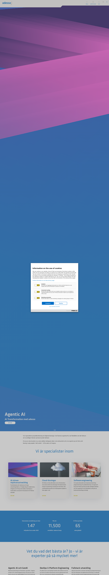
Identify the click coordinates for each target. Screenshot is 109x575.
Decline (61, 303)
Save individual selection (54, 306)
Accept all (47, 303)
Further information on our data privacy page (43, 280)
